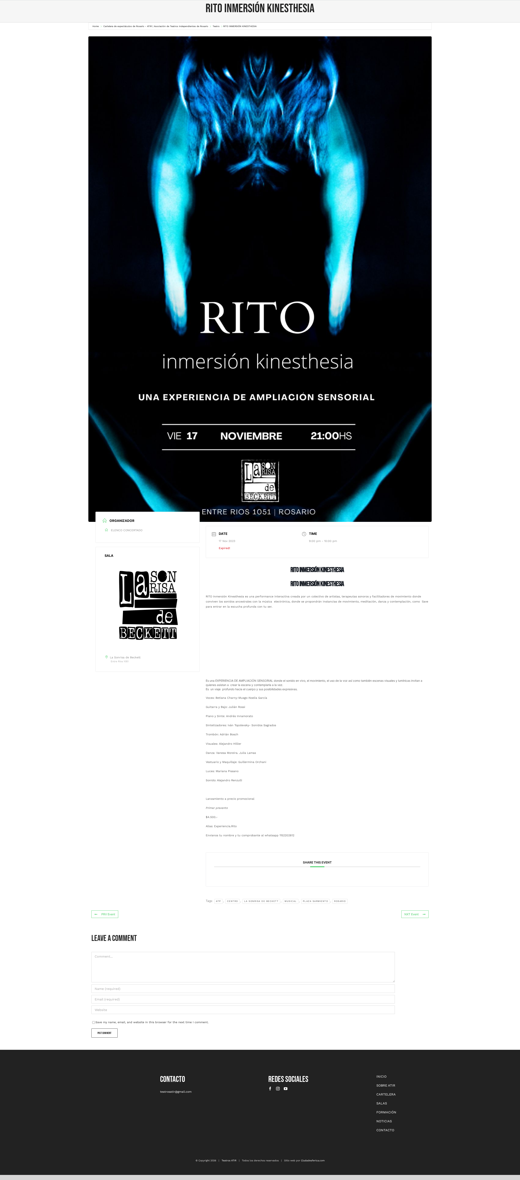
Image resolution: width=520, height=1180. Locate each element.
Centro (232, 901)
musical (291, 901)
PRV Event (108, 914)
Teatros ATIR (229, 1160)
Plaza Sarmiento (315, 901)
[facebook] (270, 1088)
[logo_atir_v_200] (62, 1075)
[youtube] (285, 1088)
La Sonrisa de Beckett (261, 901)
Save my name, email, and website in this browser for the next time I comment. (152, 1022)
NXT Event (411, 914)
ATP (218, 901)
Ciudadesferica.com (313, 1160)
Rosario (340, 901)
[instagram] (278, 1088)
